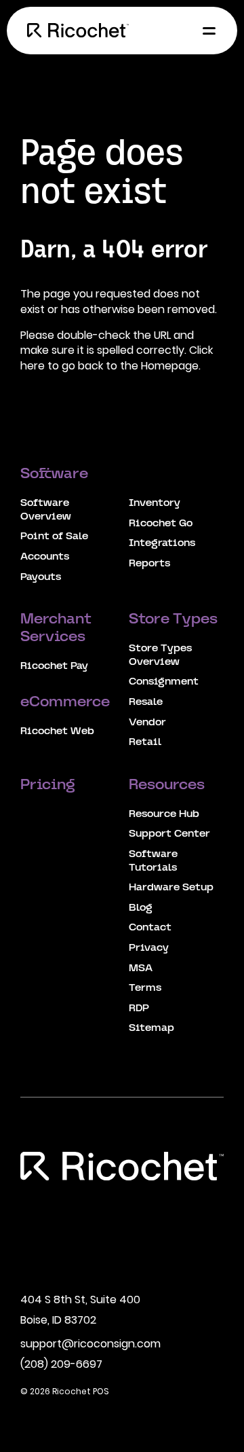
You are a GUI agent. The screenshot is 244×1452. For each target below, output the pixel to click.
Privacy (149, 948)
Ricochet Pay (54, 666)
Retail (145, 742)
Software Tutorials (153, 861)
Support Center (169, 834)
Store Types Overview (160, 655)
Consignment (164, 682)
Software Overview (45, 510)
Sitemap (151, 1028)
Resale (146, 702)
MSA (140, 968)
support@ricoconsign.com (90, 1343)
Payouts (40, 577)
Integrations (162, 543)
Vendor (147, 722)
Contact (150, 927)
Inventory (154, 503)
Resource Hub (164, 814)
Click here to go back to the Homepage (116, 357)
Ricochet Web (57, 731)
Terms (145, 988)
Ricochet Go (160, 523)
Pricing (49, 786)
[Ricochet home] (78, 30)
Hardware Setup (171, 887)
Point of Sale (54, 536)
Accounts (44, 557)
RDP (139, 1008)
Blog (140, 908)
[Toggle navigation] (205, 30)
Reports (149, 563)
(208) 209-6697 (61, 1364)
